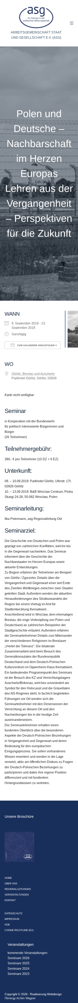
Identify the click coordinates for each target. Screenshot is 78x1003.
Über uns (11, 883)
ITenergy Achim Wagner (20, 998)
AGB (7, 924)
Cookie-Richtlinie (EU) (19, 930)
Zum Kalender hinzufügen (35, 345)
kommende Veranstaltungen (27, 953)
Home (8, 878)
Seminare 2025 (18, 963)
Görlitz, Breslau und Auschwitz (33, 373)
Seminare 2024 (18, 968)
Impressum (12, 919)
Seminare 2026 (18, 958)
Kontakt (10, 900)
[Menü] (71, 23)
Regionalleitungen (18, 889)
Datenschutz (13, 913)
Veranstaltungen (17, 894)
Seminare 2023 (18, 973)
